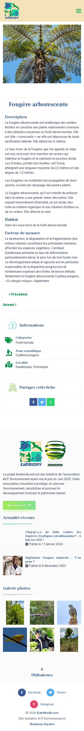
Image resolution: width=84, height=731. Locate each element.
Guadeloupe (24, 367)
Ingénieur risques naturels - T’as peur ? (53, 560)
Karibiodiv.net (47, 713)
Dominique (40, 367)
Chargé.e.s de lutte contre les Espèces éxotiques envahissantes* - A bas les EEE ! (53, 536)
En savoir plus (17, 505)
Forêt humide (25, 342)
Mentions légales (42, 724)
